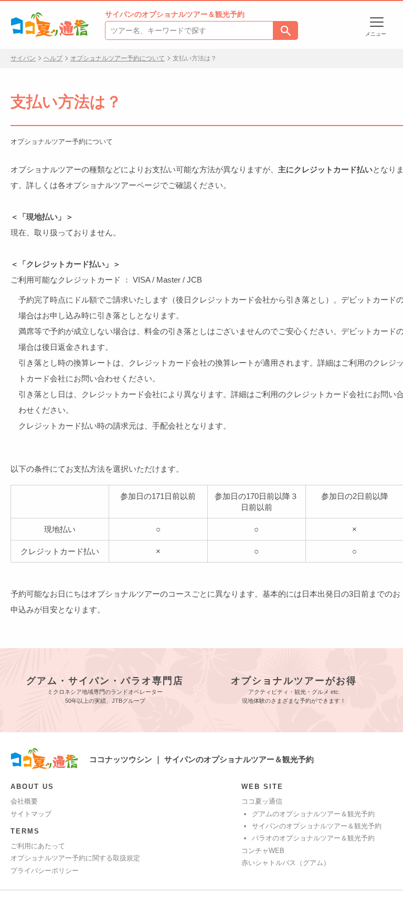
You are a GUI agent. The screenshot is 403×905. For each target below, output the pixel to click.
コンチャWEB (262, 851)
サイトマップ (30, 814)
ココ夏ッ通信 (261, 801)
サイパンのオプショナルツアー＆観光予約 (316, 826)
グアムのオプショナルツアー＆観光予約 (313, 814)
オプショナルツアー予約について (117, 58)
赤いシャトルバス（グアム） (285, 863)
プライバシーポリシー (44, 871)
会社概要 (24, 801)
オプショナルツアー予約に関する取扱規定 (75, 858)
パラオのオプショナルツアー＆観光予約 (313, 838)
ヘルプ (53, 58)
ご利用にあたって (37, 846)
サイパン (23, 58)
